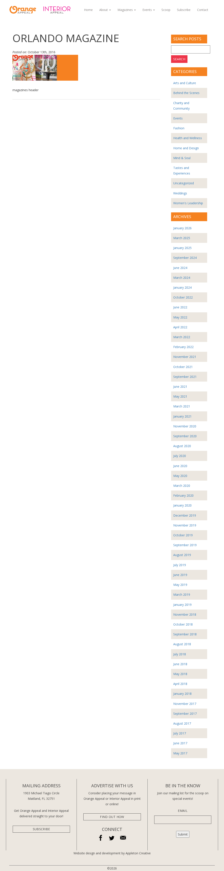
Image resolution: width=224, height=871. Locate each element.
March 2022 (181, 337)
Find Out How (112, 817)
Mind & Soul (182, 158)
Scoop (165, 10)
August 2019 (182, 555)
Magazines (125, 10)
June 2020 (180, 466)
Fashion (178, 128)
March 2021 (181, 406)
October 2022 (183, 297)
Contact (202, 10)
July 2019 (179, 565)
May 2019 (180, 585)
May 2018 (180, 674)
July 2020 (179, 456)
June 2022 (180, 307)
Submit (183, 834)
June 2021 (180, 386)
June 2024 (180, 268)
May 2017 (180, 753)
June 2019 (180, 575)
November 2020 (184, 426)
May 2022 (180, 317)
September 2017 (185, 713)
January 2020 (182, 505)
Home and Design (186, 148)
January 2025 (182, 248)
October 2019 (183, 535)
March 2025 (181, 238)
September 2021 (185, 377)
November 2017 (184, 704)
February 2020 (183, 495)
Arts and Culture (184, 83)
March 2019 (181, 594)
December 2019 (184, 515)
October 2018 (183, 624)
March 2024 (181, 278)
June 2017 (180, 743)
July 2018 (179, 654)
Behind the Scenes (186, 93)
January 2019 (182, 605)
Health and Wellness (187, 138)
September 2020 (185, 436)
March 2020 (181, 485)
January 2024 (182, 287)
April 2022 (180, 327)
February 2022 (183, 347)
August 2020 (182, 446)
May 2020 (180, 476)
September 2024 (185, 258)
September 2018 (185, 634)
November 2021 (184, 357)
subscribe (41, 829)
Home (88, 10)
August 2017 (182, 723)
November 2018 (184, 614)
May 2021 (180, 396)
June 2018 (180, 664)
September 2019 (185, 545)
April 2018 (180, 684)
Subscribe (184, 10)
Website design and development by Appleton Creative (112, 853)
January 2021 (182, 416)
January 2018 (182, 693)
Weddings (180, 193)
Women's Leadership (188, 203)
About (104, 10)
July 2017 (179, 733)
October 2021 (183, 367)
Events (147, 10)
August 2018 (182, 644)
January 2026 (182, 228)
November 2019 (184, 525)
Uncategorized (183, 183)
